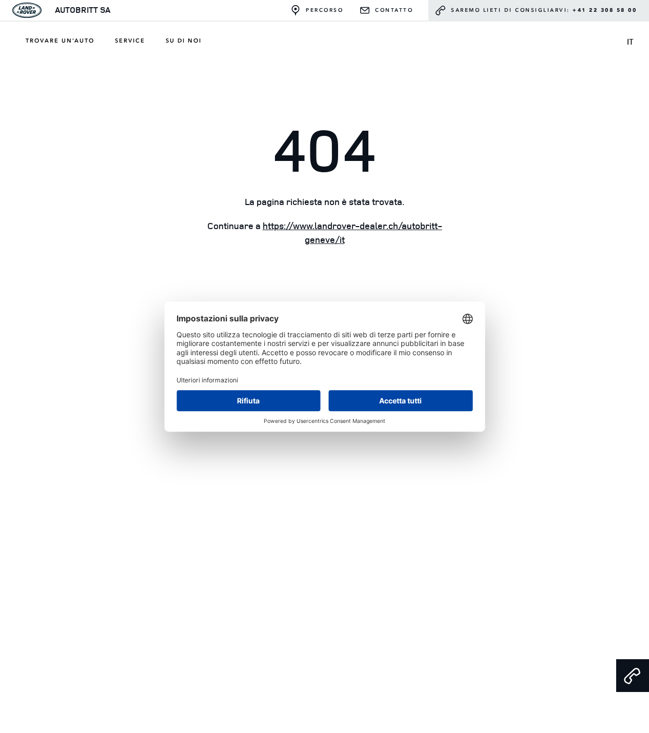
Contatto (394, 10)
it (630, 41)
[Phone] (632, 675)
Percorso (324, 10)
